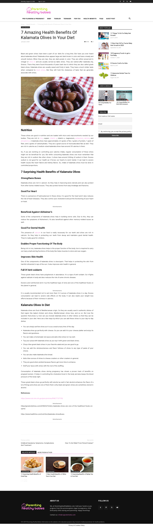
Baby (49, 19)
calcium (87, 138)
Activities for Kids (121, 99)
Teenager (67, 19)
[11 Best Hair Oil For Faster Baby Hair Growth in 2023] (103, 45)
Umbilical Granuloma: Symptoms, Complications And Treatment (37, 444)
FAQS (101, 19)
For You (77, 19)
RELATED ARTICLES (28, 452)
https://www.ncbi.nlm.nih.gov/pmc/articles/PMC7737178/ (42, 398)
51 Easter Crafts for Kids (119, 63)
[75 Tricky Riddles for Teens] (106, 95)
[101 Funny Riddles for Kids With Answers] (124, 95)
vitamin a (53, 138)
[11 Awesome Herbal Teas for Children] (103, 75)
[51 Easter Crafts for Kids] (103, 65)
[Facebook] (120, 1)
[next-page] (25, 480)
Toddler (57, 19)
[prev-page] (22, 480)
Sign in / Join (41, 1)
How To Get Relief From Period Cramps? (79, 443)
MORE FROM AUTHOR (45, 452)
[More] (55, 46)
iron (41, 138)
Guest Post (110, 19)
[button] (129, 19)
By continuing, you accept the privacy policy (115, 131)
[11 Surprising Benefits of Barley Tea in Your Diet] (82, 464)
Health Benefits (89, 19)
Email (100, 124)
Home (22, 24)
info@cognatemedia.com (66, 515)
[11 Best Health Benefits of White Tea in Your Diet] (57, 464)
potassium (79, 138)
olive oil (32, 62)
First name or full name (106, 116)
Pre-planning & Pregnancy (33, 19)
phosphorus (25, 141)
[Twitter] (127, 1)
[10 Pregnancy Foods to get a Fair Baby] (103, 55)
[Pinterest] (123, 1)
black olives (40, 70)
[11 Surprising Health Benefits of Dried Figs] (32, 464)
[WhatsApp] (50, 46)
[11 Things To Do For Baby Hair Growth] (103, 35)
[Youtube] (130, 1)
